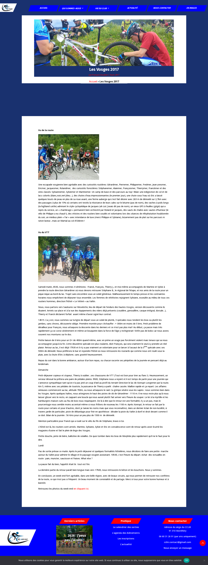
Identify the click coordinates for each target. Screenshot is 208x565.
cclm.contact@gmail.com (177, 542)
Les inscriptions (126, 538)
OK (186, 560)
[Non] (204, 560)
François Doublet (100, 74)
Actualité (132, 8)
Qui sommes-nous (72, 8)
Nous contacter (162, 8)
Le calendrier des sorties (126, 527)
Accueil (43, 8)
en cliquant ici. (81, 488)
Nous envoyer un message (178, 547)
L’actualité (126, 544)
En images (191, 8)
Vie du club (101, 8)
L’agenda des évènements (126, 532)
